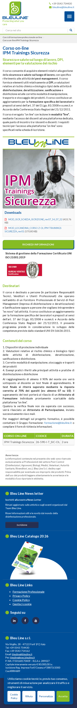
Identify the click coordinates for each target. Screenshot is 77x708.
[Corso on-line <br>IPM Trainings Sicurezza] (38, 171)
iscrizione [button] (22, 524)
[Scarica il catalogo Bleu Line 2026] (28, 558)
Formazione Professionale (28, 591)
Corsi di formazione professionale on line (22, 37)
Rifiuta (29, 696)
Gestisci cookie (22, 604)
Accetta (63, 696)
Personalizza (46, 696)
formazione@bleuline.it (58, 422)
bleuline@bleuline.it (63, 7)
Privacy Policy (21, 595)
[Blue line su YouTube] (35, 620)
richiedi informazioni (38, 244)
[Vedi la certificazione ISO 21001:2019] (32, 269)
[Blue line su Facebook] (25, 620)
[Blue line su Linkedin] (14, 620)
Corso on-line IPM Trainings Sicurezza (21, 40)
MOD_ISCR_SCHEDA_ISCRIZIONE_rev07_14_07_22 (35, 219)
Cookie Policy (21, 600)
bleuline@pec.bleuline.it (22, 657)
